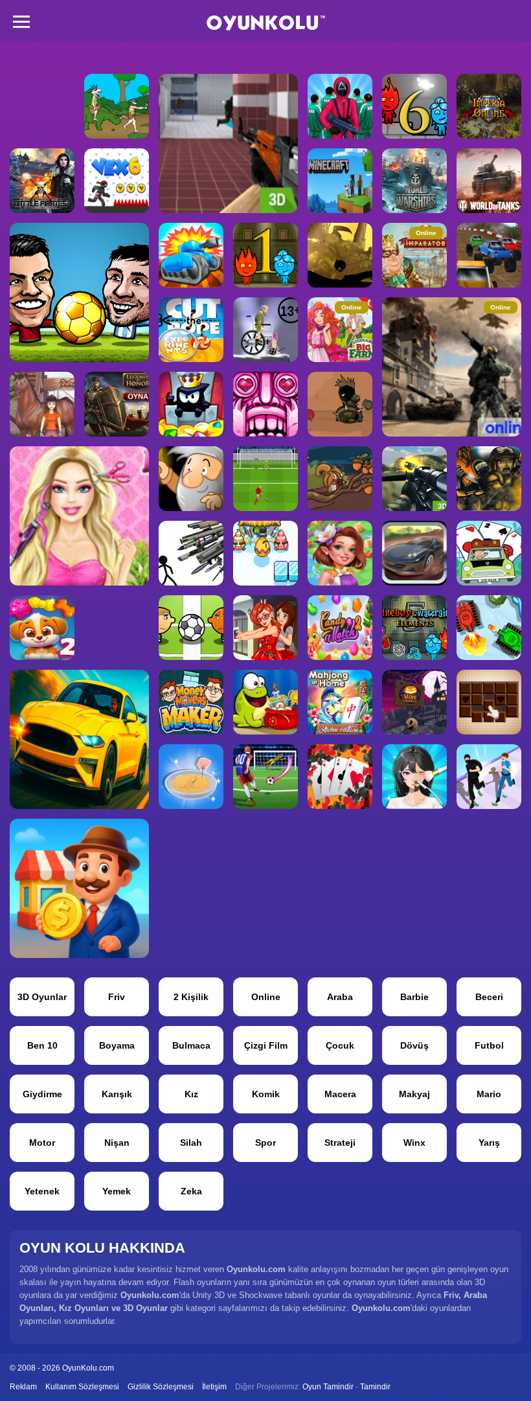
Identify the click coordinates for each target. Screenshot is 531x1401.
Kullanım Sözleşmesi (82, 1386)
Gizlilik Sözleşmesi (161, 1386)
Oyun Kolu (266, 23)
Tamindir (375, 1386)
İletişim (214, 1386)
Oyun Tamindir (328, 1386)
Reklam (23, 1386)
